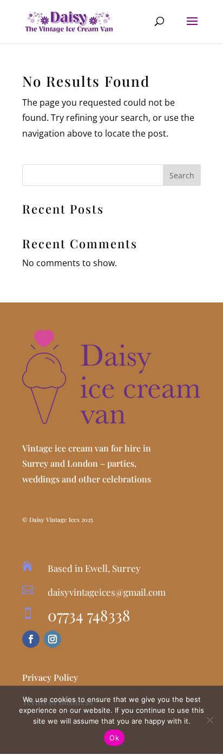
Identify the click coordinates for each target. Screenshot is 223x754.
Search (181, 175)
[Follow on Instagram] (52, 639)
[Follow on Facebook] (31, 639)
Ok (114, 737)
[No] (209, 719)
